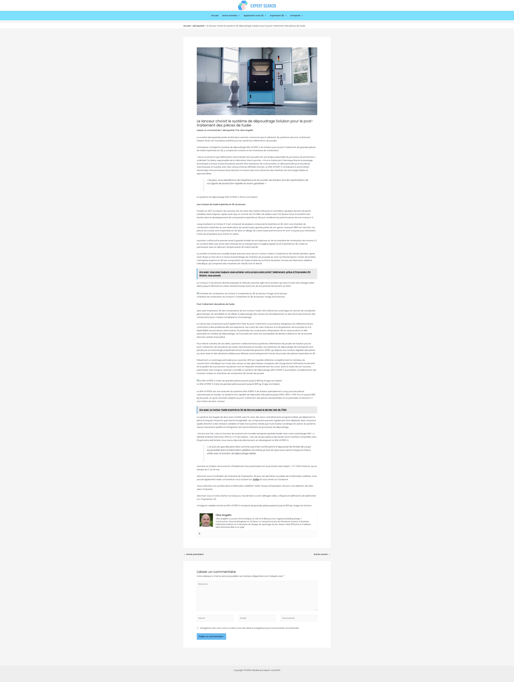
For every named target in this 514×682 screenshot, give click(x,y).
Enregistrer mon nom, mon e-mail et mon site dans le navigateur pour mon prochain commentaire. (249, 628)
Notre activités (229, 15)
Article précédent (194, 554)
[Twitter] (199, 533)
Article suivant (322, 554)
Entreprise (295, 15)
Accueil (214, 15)
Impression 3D (277, 15)
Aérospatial (228, 130)
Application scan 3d (253, 15)
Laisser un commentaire (209, 130)
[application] (238, 15)
